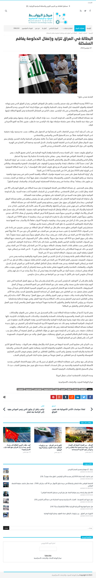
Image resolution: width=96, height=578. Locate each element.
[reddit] (71, 397)
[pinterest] (53, 397)
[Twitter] (85, 11)
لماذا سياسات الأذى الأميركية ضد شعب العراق (68, 409)
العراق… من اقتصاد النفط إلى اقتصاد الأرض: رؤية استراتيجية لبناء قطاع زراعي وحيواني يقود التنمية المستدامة (79, 447)
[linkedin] (78, 397)
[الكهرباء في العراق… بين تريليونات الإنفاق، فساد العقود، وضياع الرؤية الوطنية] (48, 434)
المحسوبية (29, 389)
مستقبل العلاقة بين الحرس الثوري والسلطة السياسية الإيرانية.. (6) (47, 6)
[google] (59, 397)
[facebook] (90, 397)
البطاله (69, 389)
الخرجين (63, 389)
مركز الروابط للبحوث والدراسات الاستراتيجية (66, 575)
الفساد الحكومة (48, 389)
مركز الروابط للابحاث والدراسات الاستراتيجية (47, 558)
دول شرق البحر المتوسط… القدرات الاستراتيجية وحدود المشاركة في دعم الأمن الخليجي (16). (63, 499)
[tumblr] (65, 397)
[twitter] (84, 397)
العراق (56, 389)
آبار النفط (83, 389)
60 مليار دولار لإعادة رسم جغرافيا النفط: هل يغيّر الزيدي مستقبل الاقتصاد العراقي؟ (67, 493)
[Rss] (80, 11)
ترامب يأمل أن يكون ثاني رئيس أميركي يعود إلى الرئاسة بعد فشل (25, 409)
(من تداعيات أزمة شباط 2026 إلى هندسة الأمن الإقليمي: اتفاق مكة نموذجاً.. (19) (66, 476)
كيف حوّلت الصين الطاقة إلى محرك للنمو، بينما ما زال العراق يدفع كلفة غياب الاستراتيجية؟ (17, 447)
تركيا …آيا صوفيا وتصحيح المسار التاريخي (80, 469)
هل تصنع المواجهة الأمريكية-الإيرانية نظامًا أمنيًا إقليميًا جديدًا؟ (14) (71, 506)
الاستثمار (76, 389)
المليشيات (20, 389)
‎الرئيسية (91, 33)
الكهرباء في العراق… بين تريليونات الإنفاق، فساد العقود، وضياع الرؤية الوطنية (50, 447)
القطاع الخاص (38, 389)
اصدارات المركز (83, 33)
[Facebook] (90, 11)
